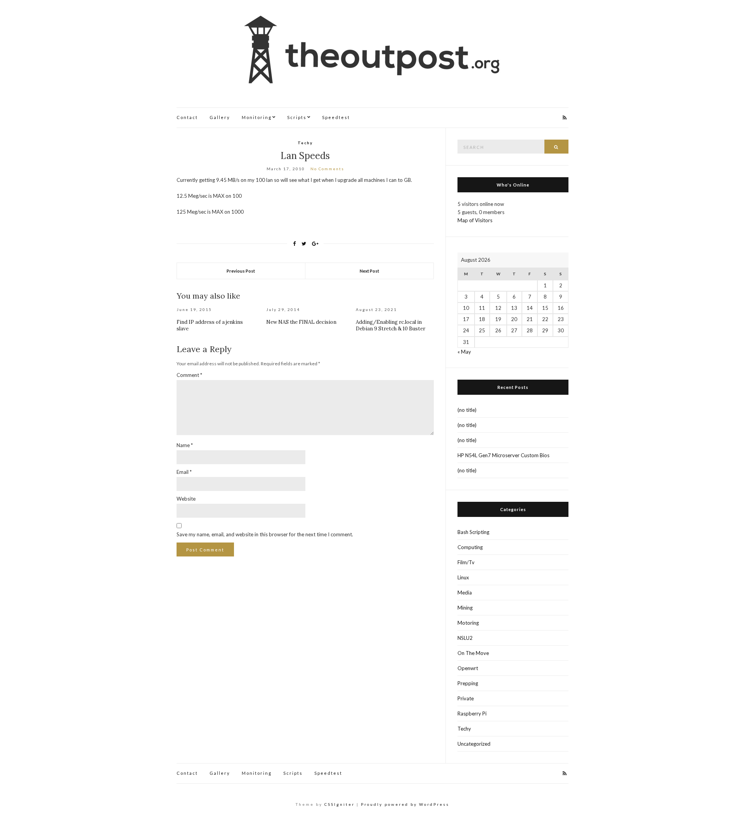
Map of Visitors (474, 220)
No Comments (327, 168)
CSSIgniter (339, 804)
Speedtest (336, 117)
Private (465, 698)
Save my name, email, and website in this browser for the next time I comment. (265, 534)
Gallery (220, 117)
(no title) (466, 410)
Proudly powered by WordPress (405, 804)
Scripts (297, 117)
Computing (470, 547)
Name (185, 445)
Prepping (467, 683)
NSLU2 (465, 638)
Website (186, 499)
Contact (187, 117)
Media (464, 592)
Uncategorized (473, 744)
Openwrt (467, 668)
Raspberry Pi (472, 713)
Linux (463, 577)
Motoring (468, 623)
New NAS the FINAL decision (301, 322)
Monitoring (257, 117)
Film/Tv (466, 562)
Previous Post (241, 270)
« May (464, 352)
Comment (189, 375)
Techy (305, 142)
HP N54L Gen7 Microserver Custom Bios (503, 455)
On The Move (473, 653)
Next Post (369, 270)
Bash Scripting (473, 532)
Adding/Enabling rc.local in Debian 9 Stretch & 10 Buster (390, 325)
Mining (465, 608)
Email (184, 472)
